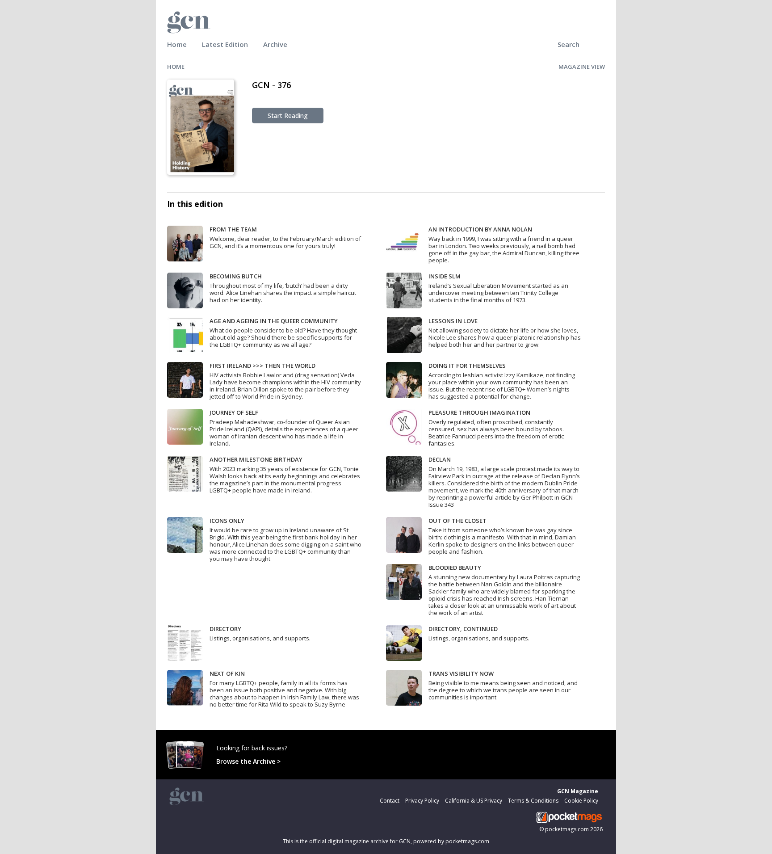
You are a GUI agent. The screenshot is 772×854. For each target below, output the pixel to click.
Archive (275, 44)
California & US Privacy (473, 800)
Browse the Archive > (248, 761)
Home (177, 44)
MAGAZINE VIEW (581, 67)
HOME (176, 67)
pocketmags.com (567, 829)
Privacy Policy (422, 800)
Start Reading (288, 115)
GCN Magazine (577, 791)
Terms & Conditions (533, 800)
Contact (389, 800)
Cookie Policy (581, 800)
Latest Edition (225, 44)
